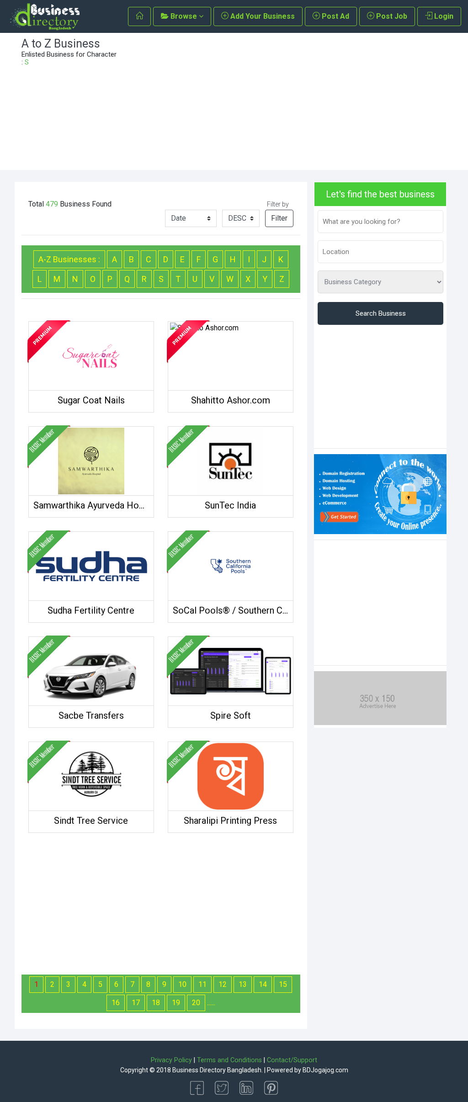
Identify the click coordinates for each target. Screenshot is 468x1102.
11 (202, 984)
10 (182, 984)
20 (196, 1002)
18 (156, 1002)
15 (283, 984)
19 (176, 1002)
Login (442, 16)
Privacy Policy (171, 1060)
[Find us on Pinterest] (271, 1087)
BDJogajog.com (325, 1070)
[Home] (139, 16)
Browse (184, 16)
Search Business (381, 313)
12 (222, 984)
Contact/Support (292, 1060)
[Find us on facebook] (197, 1087)
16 (116, 1002)
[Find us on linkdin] (246, 1087)
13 (243, 984)
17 (136, 1002)
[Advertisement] (289, 101)
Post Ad (334, 16)
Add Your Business (262, 16)
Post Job (390, 16)
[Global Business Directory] (44, 16)
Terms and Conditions (229, 1060)
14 (263, 984)
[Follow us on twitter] (221, 1087)
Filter (279, 218)
